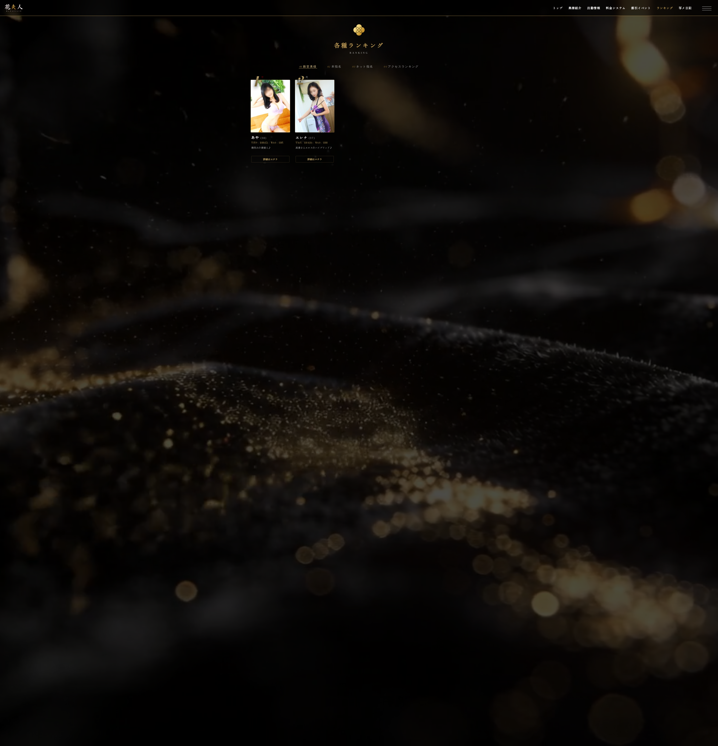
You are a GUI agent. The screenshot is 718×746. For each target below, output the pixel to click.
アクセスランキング (401, 66)
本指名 (334, 66)
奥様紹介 (575, 8)
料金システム (616, 8)
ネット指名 (362, 66)
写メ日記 (685, 8)
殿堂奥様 (308, 66)
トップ (558, 8)
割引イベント (641, 8)
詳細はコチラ (270, 159)
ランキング (665, 8)
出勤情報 (593, 8)
